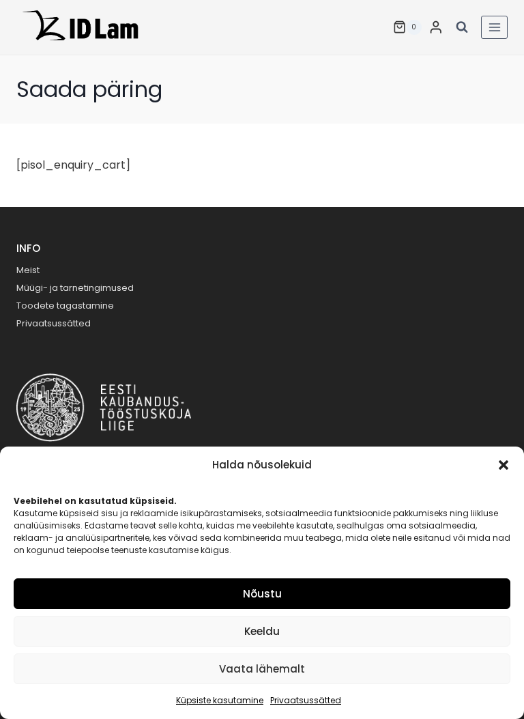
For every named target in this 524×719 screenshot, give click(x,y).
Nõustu (262, 594)
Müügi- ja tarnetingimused (75, 287)
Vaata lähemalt (262, 669)
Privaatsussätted (305, 700)
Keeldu (262, 631)
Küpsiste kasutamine (219, 700)
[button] (503, 465)
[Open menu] (494, 27)
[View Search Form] (462, 27)
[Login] (435, 27)
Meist (28, 270)
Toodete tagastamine (65, 305)
